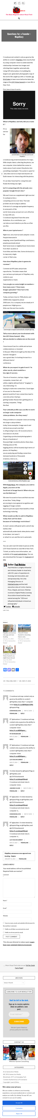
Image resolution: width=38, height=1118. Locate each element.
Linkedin (17, 606)
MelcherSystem (13, 584)
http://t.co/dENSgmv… (18, 730)
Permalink (13, 713)
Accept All (19, 1103)
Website (5, 916)
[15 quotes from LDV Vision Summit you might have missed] (9, 649)
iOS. (4, 560)
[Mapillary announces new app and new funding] (9, 628)
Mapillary (19, 60)
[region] (19, 1101)
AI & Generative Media (10, 1072)
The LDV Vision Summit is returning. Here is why (24, 635)
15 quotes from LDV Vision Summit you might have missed (9, 656)
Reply (23, 713)
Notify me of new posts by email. (14, 932)
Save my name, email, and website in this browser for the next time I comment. (19, 924)
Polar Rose (11, 485)
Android (28, 557)
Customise (19, 1108)
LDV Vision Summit (18, 82)
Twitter (8, 606)
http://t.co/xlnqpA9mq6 (19, 779)
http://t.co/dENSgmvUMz (23, 704)
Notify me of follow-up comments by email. (17, 929)
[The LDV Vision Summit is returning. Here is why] (24, 628)
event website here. (20, 554)
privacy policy (14, 1030)
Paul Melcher (20, 564)
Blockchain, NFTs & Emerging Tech (14, 1077)
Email (5, 908)
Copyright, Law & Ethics (11, 1082)
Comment (5, 875)
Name (5, 900)
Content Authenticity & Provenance (15, 1079)
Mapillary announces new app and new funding (9, 635)
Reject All (19, 1113)
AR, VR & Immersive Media (12, 1074)
